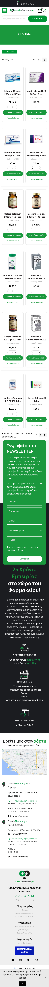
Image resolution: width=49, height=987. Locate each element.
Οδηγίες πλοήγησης (19, 816)
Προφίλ (25, 910)
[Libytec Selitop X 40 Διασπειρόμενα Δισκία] (36, 139)
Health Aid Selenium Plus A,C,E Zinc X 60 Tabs (36, 338)
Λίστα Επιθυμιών (24, 943)
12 (34, 59)
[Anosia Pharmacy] (22, 10)
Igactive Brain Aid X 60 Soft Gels (36, 92)
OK (22, 983)
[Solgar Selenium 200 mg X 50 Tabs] (12, 200)
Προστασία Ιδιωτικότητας (24, 916)
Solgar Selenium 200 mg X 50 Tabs (12, 215)
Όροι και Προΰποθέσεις (24, 913)
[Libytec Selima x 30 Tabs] (36, 384)
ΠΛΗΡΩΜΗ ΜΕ (24, 681)
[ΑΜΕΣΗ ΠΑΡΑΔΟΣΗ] (24, 712)
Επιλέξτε (6, 59)
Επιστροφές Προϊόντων (24, 926)
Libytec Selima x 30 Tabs (36, 399)
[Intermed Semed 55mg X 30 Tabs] (12, 139)
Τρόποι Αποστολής (24, 933)
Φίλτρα (10, 51)
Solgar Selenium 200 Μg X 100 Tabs (36, 215)
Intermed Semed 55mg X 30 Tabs (12, 154)
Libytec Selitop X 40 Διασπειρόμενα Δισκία (36, 154)
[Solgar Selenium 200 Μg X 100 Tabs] (36, 200)
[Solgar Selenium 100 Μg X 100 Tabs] (12, 323)
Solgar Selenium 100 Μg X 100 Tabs (12, 338)
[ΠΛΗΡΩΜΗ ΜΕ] (24, 674)
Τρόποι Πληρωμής (24, 930)
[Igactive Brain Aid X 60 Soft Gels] (36, 77)
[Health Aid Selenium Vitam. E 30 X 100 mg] (36, 262)
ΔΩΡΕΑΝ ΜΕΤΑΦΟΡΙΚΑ (24, 655)
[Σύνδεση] (44, 10)
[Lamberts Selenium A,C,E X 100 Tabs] (12, 384)
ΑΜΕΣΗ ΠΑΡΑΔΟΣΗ (25, 720)
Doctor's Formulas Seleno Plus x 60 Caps (12, 276)
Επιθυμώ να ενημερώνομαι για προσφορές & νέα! (22, 548)
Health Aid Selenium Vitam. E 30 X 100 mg (36, 276)
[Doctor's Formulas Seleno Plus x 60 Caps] (12, 262)
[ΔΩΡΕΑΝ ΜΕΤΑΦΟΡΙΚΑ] (24, 647)
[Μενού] (4, 10)
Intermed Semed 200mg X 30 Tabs (12, 92)
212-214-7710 (27, 3)
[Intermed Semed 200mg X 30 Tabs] (12, 77)
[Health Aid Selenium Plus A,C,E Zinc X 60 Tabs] (36, 323)
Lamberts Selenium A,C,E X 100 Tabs (12, 399)
